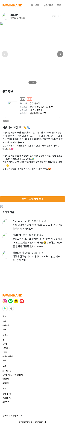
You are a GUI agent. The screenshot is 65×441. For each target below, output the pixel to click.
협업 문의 (6, 379)
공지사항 (6, 325)
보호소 (38, 5)
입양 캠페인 (7, 398)
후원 (4, 329)
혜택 (4, 360)
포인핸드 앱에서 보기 (32, 198)
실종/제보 (48, 5)
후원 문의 (6, 383)
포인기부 (6, 402)
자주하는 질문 (7, 371)
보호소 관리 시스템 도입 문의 (13, 375)
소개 (4, 321)
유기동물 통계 (7, 356)
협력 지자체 (7, 394)
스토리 (58, 5)
